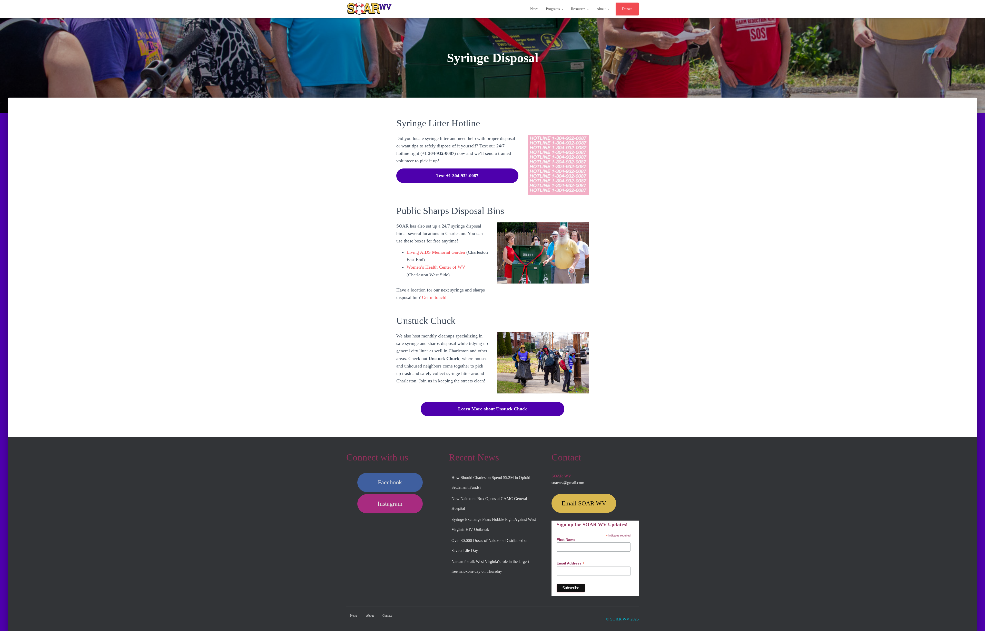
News (534, 9)
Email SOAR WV (584, 503)
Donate (627, 9)
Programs (553, 9)
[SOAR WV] (369, 9)
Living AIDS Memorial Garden (436, 252)
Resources (578, 9)
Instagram (390, 503)
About (602, 9)
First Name (566, 540)
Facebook (390, 482)
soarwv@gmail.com (567, 483)
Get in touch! (434, 297)
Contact (387, 615)
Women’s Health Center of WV (436, 267)
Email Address (571, 563)
